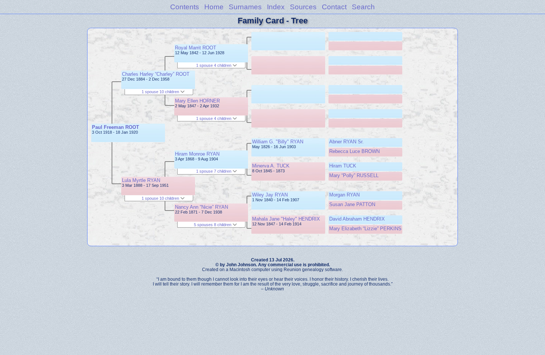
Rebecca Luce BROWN (354, 151)
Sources (303, 7)
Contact (334, 7)
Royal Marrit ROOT (195, 48)
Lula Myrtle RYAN (141, 180)
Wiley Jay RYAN (270, 195)
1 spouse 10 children (161, 91)
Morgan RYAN (344, 195)
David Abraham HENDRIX (357, 219)
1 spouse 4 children (214, 65)
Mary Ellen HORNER (197, 101)
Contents (184, 7)
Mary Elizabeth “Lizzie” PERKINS (365, 228)
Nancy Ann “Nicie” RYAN (201, 207)
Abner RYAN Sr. (346, 141)
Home (214, 7)
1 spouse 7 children (214, 171)
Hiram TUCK (342, 166)
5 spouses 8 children (213, 224)
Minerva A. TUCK (271, 166)
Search (363, 7)
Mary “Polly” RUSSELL (354, 175)
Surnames (245, 7)
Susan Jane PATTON (352, 204)
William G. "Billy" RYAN (277, 141)
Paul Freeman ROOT (115, 127)
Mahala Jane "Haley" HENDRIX (286, 219)
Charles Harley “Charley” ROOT (155, 74)
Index (276, 7)
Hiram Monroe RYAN (197, 154)
